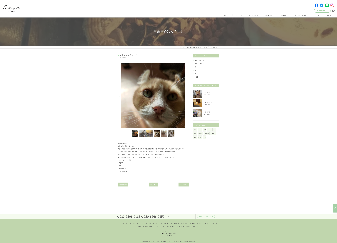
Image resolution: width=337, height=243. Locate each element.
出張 (195, 137)
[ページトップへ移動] (218, 216)
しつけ (199, 137)
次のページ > (184, 184)
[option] (153, 95)
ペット (199, 130)
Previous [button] (119, 95)
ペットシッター (199, 64)
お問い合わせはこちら (322, 11)
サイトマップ (195, 226)
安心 (214, 130)
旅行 (195, 133)
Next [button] (187, 95)
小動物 (197, 77)
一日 (204, 137)
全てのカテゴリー (200, 60)
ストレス (213, 133)
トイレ (209, 130)
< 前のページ (123, 184)
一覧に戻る (153, 184)
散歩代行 (207, 133)
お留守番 (200, 133)
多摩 (195, 130)
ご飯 (205, 130)
